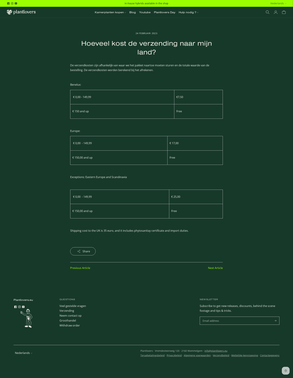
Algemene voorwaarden (197, 355)
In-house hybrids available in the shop (146, 3)
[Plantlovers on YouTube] (16, 3)
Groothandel (68, 320)
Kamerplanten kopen (109, 12)
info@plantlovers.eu (215, 350)
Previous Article (80, 268)
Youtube (145, 12)
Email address (211, 316)
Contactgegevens (269, 355)
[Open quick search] (267, 12)
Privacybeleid (174, 355)
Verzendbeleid (221, 355)
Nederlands (277, 3)
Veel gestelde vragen (73, 306)
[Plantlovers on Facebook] (8, 3)
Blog (132, 12)
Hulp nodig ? (187, 12)
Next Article (215, 268)
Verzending (67, 311)
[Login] (275, 12)
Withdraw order (70, 325)
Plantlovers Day (164, 12)
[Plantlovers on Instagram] (12, 3)
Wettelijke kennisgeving (244, 355)
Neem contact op (71, 315)
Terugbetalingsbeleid (152, 355)
